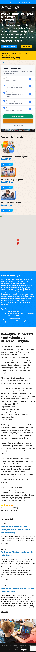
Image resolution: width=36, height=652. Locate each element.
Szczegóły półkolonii (9, 46)
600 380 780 (6, 56)
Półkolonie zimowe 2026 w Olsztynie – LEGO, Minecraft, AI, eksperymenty (16, 529)
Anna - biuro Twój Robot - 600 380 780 (17, 2)
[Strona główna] (10, 7)
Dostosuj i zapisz (18, 121)
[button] (18, 243)
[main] (18, 313)
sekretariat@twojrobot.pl (11, 58)
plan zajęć (7, 164)
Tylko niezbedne (18, 125)
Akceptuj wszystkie (18, 116)
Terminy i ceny (26, 46)
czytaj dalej (4, 543)
